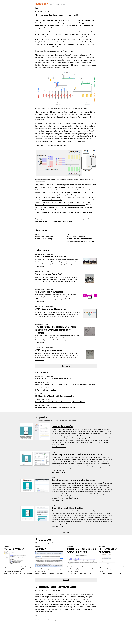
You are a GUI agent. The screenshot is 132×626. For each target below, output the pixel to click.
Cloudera (38, 616)
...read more (39, 266)
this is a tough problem (59, 62)
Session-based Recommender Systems (73, 480)
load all (66, 532)
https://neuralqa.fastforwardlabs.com (49, 573)
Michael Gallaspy (42, 277)
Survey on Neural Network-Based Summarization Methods (70, 42)
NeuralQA (40, 549)
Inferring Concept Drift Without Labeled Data (77, 454)
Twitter (50, 616)
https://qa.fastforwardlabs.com (110, 573)
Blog (37, 8)
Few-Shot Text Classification (67, 508)
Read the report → (59, 447)
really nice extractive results (52, 200)
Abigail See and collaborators (76, 108)
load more (66, 366)
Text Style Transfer (62, 426)
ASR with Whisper (14, 549)
